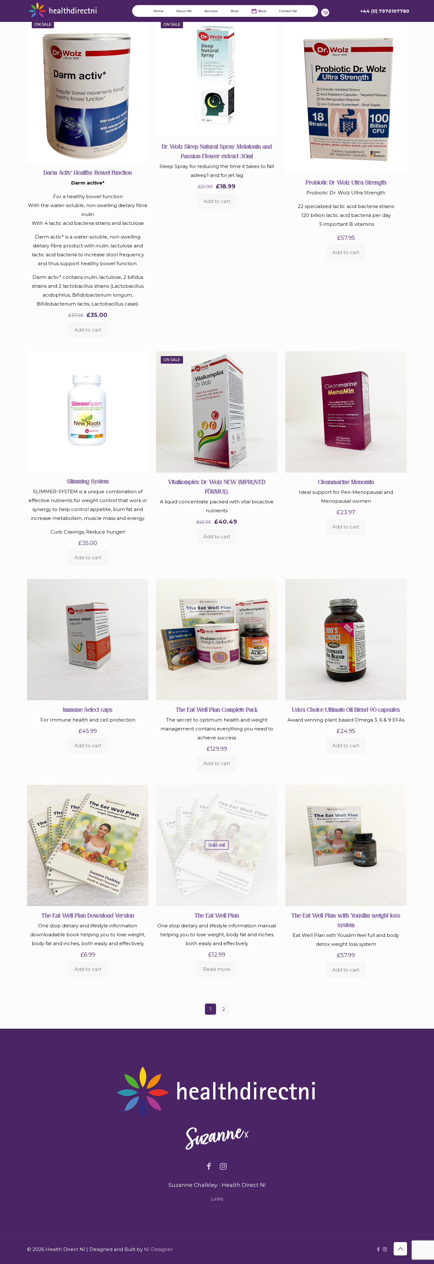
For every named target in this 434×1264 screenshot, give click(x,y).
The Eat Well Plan (216, 915)
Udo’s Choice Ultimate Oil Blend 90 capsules (346, 710)
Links (217, 1199)
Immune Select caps (87, 710)
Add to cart (87, 330)
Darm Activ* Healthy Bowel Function (88, 173)
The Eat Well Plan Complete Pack (217, 710)
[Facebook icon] (378, 1249)
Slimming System (88, 481)
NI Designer (158, 1249)
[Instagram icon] (385, 1249)
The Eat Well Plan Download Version (87, 915)
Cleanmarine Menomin (346, 482)
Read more (216, 969)
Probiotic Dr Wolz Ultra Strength (346, 182)
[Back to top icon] (400, 1248)
